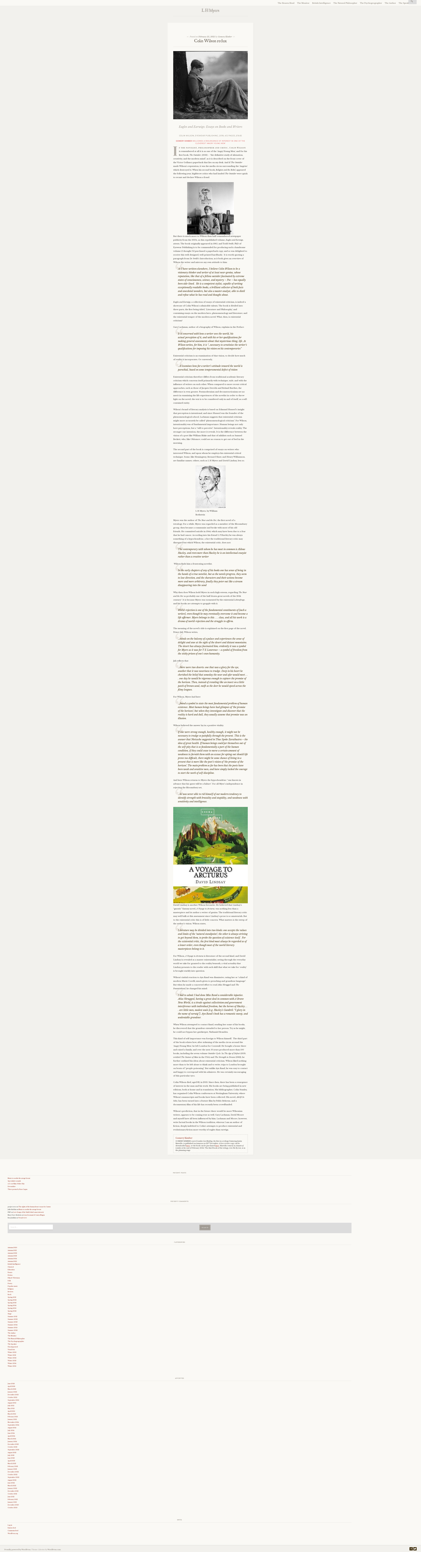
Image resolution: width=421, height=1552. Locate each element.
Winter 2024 (12, 1363)
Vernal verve (22, 1218)
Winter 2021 (12, 1355)
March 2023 (12, 1463)
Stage (10, 1314)
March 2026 (12, 1389)
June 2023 (11, 1458)
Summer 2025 (12, 1327)
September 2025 (13, 1400)
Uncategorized (13, 1347)
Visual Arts (11, 1349)
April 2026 (11, 1386)
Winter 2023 (12, 1360)
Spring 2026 (12, 1311)
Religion (10, 1289)
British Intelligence (321, 3)
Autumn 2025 (12, 1261)
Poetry (10, 1283)
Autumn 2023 (12, 1256)
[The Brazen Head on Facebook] (411, 1549)
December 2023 (13, 1444)
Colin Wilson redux (210, 41)
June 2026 (11, 1383)
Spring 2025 (12, 1308)
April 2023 (11, 1461)
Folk (9, 1281)
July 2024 (11, 1430)
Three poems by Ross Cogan (17, 1189)
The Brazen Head (286, 3)
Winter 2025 (12, 1366)
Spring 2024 (12, 1305)
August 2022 (12, 1480)
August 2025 (12, 1403)
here (188, 1146)
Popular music (13, 1286)
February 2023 (13, 1466)
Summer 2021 (12, 1316)
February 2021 (13, 1499)
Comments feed (13, 1530)
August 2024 (12, 1428)
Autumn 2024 (12, 1258)
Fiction (10, 1275)
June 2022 (11, 1483)
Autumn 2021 (12, 1250)
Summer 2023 (12, 1322)
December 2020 (13, 1505)
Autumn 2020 (12, 1247)
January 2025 (12, 1419)
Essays (10, 1272)
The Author (390, 3)
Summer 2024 (12, 1325)
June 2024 (11, 1433)
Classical (11, 1267)
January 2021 (12, 1502)
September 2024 (13, 1425)
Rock (9, 1294)
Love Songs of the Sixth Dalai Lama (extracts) (28, 1212)
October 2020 (12, 1507)
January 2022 (12, 1488)
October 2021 (12, 1494)
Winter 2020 (12, 1352)
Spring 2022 (12, 1300)
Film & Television (14, 1278)
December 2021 (13, 1491)
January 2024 (12, 1441)
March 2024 (12, 1439)
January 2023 (12, 1469)
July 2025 (11, 1405)
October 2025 (12, 1397)
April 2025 (11, 1411)
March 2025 (12, 1414)
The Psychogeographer (371, 3)
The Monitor (303, 3)
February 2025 (13, 1416)
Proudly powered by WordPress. (17, 1550)
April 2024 (11, 1436)
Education (11, 1269)
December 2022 (13, 1472)
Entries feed (12, 1528)
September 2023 (13, 1450)
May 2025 (11, 1408)
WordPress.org (13, 1533)
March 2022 (12, 1485)
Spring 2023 (12, 1303)
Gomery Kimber (225, 37)
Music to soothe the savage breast (19, 1178)
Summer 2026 (13, 1330)
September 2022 (13, 1477)
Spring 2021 (12, 1297)
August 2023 (12, 1452)
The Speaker (405, 3)
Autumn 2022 (12, 1253)
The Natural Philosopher (345, 3)
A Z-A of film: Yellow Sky (16, 1184)
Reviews (10, 1291)
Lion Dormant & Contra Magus (34, 1215)
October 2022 (12, 1474)
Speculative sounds (14, 1181)
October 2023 (12, 1447)
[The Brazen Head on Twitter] (415, 1549)
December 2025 (13, 1394)
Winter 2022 (12, 1358)
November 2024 (13, 1422)
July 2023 (11, 1455)
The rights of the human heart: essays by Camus (34, 1207)
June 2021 (11, 1496)
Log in (10, 1525)
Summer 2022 (13, 1319)
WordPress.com (54, 1550)
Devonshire (12, 1186)
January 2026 (12, 1392)
